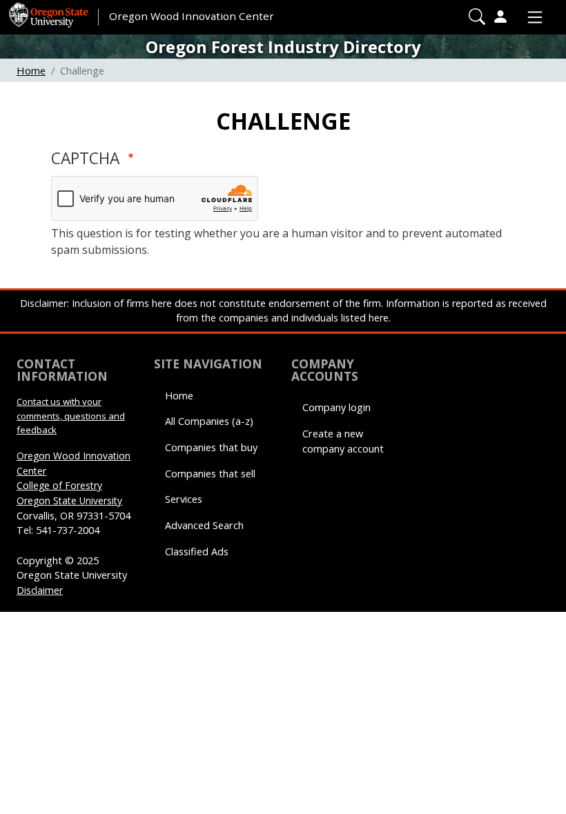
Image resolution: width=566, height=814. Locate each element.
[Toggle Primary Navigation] (531, 17)
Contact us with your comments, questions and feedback (71, 415)
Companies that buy (211, 447)
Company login (336, 407)
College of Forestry (59, 485)
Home (31, 70)
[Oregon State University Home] (49, 10)
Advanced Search (204, 525)
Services (183, 499)
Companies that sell (210, 473)
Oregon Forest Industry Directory (283, 46)
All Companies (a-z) (209, 421)
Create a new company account (343, 441)
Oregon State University (69, 500)
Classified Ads (196, 551)
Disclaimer (40, 590)
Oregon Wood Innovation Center (191, 16)
